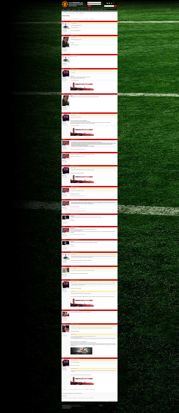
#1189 (78, 165)
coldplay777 (63, 139)
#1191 (78, 199)
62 (78, 389)
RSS (112, 3)
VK (107, 3)
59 (73, 389)
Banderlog (63, 266)
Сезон (83, 9)
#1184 (78, 68)
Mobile (114, 3)
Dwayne (63, 35)
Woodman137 (64, 214)
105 (83, 389)
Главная (63, 9)
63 (80, 389)
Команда (78, 9)
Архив (93, 9)
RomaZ (63, 395)
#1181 (78, 21)
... (68, 389)
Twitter (109, 3)
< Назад (64, 389)
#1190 (78, 186)
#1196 (78, 266)
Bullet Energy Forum (114, 400)
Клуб (86, 9)
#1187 (78, 139)
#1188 (78, 152)
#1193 (78, 226)
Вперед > (87, 389)
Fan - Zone (97, 9)
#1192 (78, 214)
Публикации (74, 9)
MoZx (63, 21)
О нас (105, 9)
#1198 (78, 310)
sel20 (63, 310)
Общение (101, 9)
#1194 (78, 239)
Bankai (63, 68)
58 (71, 389)
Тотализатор (68, 9)
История (89, 9)
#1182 (78, 35)
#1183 (78, 54)
